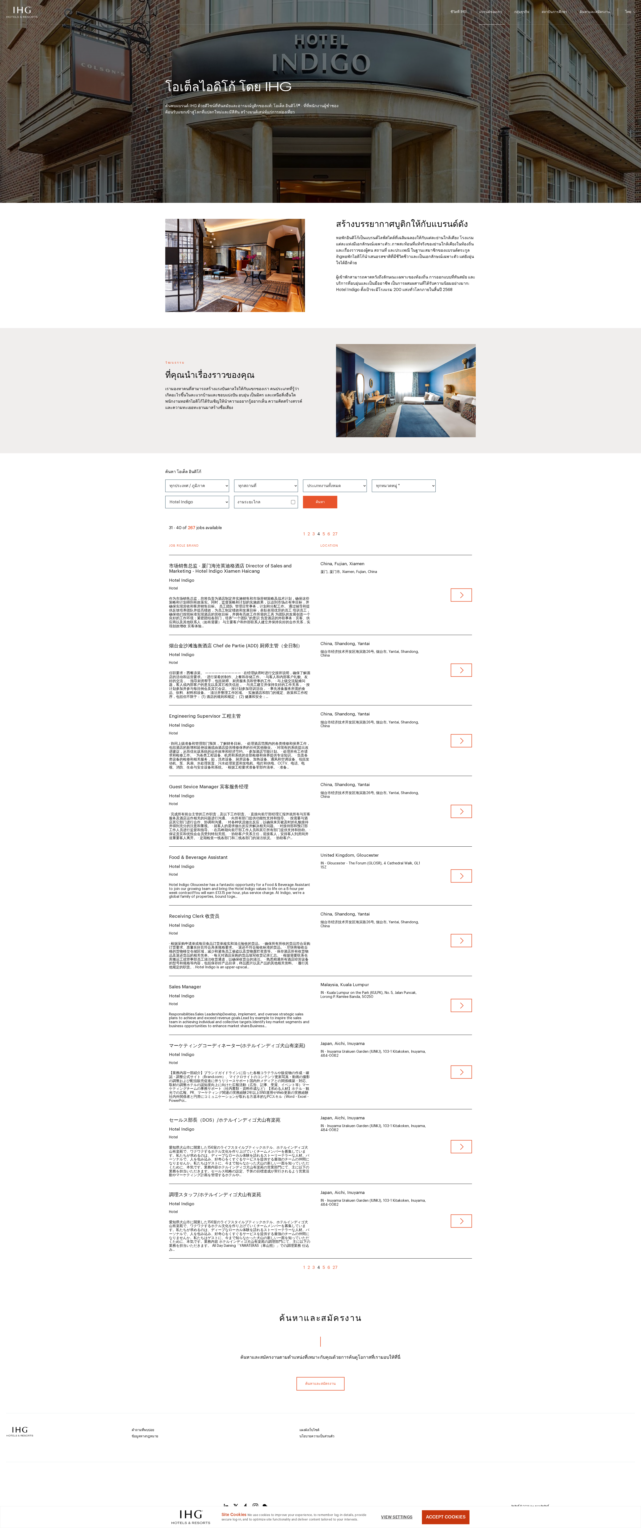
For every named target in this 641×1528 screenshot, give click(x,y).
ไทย (628, 12)
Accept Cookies (445, 1517)
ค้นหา (320, 502)
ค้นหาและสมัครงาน (595, 12)
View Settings (396, 1517)
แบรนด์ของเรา (490, 12)
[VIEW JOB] (461, 594)
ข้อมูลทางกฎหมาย (145, 1436)
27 (335, 534)
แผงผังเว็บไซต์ (309, 1430)
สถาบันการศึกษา (554, 12)
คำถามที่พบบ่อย (143, 1430)
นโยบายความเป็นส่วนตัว (316, 1436)
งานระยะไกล (248, 502)
